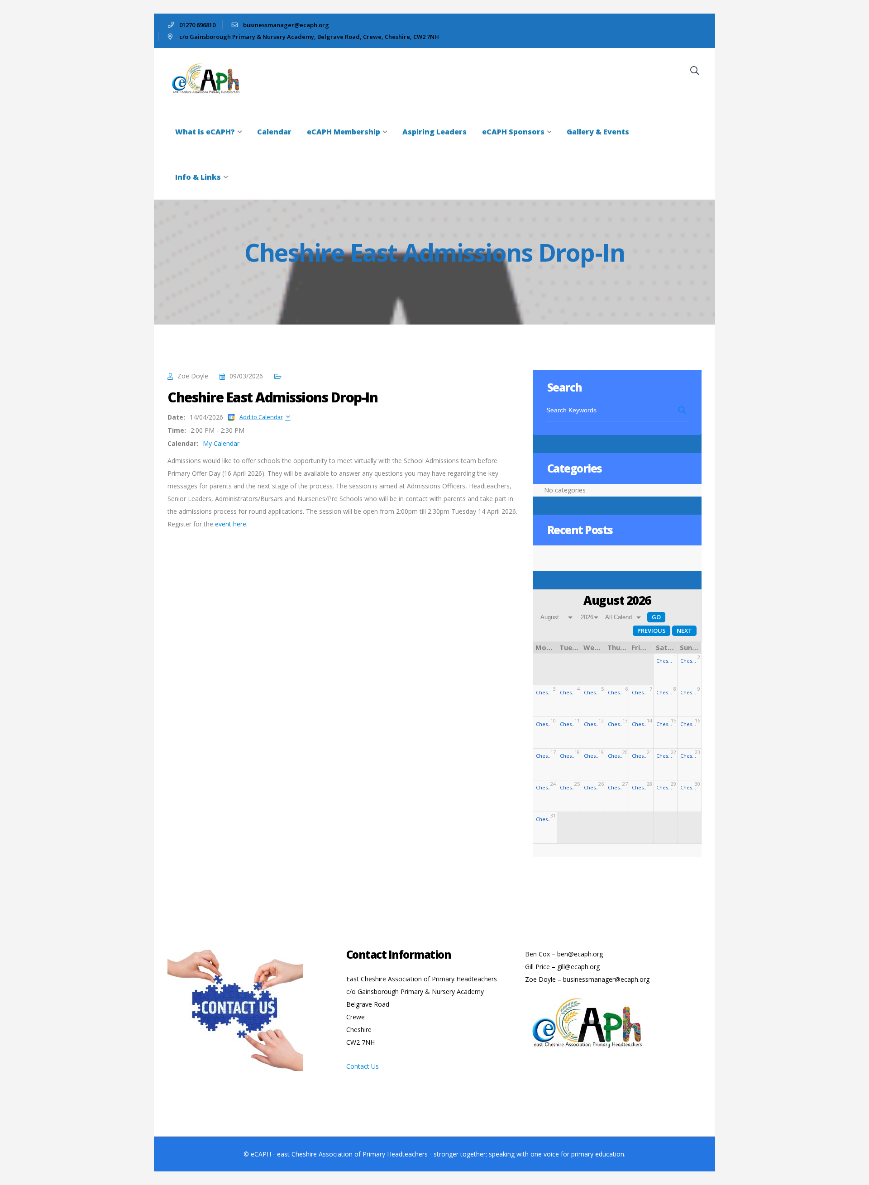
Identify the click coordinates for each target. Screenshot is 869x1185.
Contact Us (362, 1066)
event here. (231, 524)
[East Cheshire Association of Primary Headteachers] (209, 77)
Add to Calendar (261, 417)
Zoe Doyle (192, 376)
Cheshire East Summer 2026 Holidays (665, 660)
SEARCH (683, 410)
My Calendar (221, 443)
